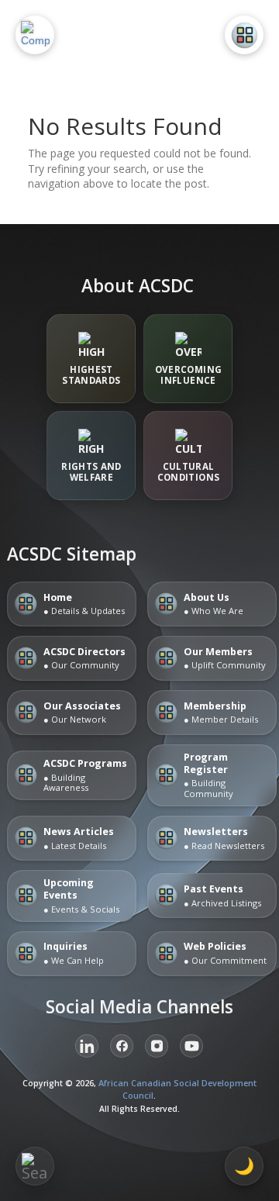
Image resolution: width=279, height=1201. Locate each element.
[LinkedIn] (86, 1046)
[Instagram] (156, 1046)
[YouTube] (191, 1046)
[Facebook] (121, 1046)
